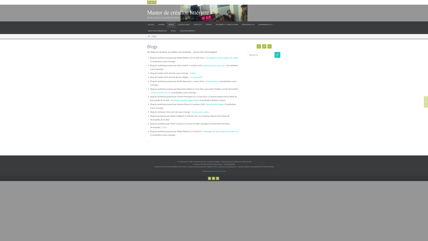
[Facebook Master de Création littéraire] (149, 2)
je (215, 65)
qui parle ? (221, 65)
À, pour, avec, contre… (201, 112)
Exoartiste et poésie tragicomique (185, 100)
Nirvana (215, 171)
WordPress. (222, 171)
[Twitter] (152, 2)
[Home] (149, 36)
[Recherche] (277, 55)
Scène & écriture (212, 81)
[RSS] (154, 2)
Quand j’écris (209, 65)
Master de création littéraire (178, 12)
